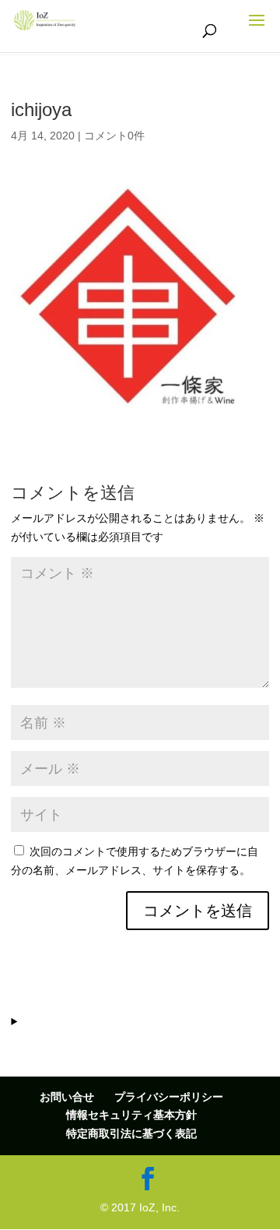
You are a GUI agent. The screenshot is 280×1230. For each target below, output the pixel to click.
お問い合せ (67, 1097)
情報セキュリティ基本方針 (131, 1114)
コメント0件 (114, 135)
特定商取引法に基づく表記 (131, 1133)
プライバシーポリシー (168, 1097)
